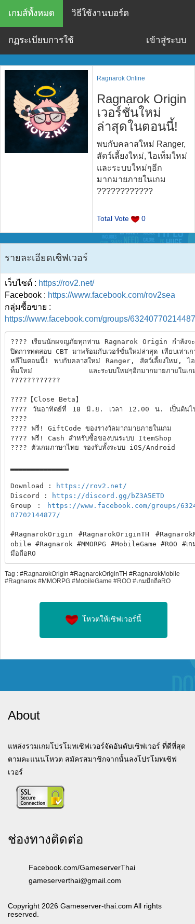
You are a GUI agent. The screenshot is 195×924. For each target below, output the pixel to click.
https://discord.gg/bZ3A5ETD (108, 496)
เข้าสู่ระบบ (166, 40)
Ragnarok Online (121, 78)
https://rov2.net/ (66, 283)
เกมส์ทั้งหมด (31, 13)
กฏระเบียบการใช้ (41, 40)
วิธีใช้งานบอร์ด (100, 13)
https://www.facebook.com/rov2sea (111, 295)
